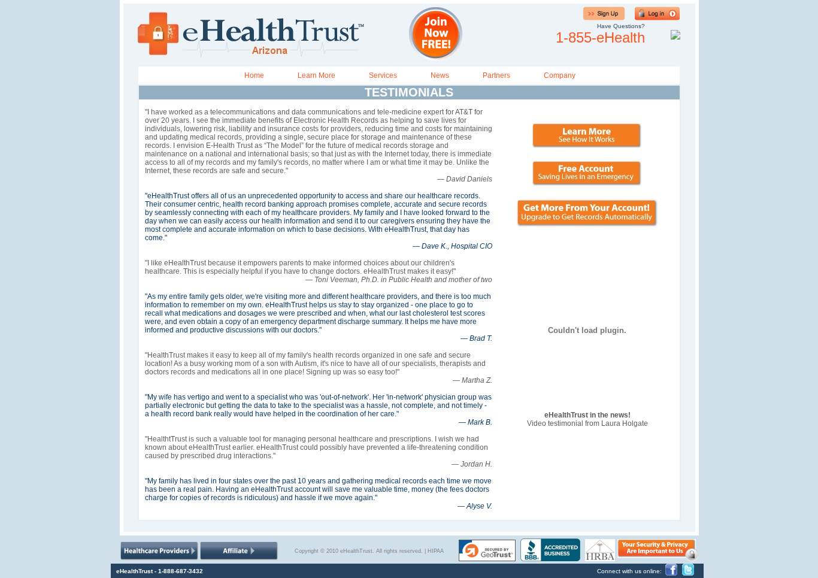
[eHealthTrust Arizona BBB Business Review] (550, 558)
